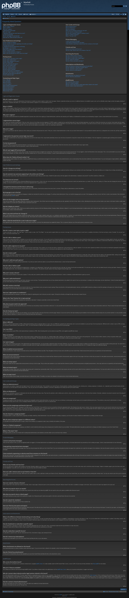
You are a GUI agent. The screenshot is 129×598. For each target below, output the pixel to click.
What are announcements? (9, 86)
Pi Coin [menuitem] (117, 14)
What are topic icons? (7, 90)
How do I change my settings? (9, 42)
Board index (11, 591)
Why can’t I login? (7, 32)
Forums (26, 14)
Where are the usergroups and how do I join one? (76, 30)
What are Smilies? (7, 82)
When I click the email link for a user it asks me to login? (15, 53)
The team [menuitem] (106, 591)
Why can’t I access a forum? (9, 66)
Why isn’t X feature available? (72, 83)
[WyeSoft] (12, 6)
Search (124, 6)
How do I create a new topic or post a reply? (12, 58)
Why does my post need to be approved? (12, 73)
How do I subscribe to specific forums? (74, 68)
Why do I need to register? (8, 26)
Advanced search (126, 6)
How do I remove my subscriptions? (73, 70)
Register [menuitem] (126, 14)
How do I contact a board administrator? (74, 85)
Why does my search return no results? (74, 56)
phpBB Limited (39, 563)
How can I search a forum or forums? (74, 55)
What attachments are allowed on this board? (75, 75)
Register (14, 16)
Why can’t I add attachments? (9, 68)
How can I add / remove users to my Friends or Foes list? (78, 50)
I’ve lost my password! (8, 34)
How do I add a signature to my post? (11, 61)
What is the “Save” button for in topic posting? (13, 72)
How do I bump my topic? (8, 74)
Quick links (4, 14)
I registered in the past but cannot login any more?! (14, 33)
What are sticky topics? (8, 88)
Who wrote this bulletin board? (72, 81)
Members (33, 14)
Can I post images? (7, 84)
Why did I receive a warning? (9, 69)
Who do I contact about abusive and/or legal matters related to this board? (82, 84)
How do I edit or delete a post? (9, 59)
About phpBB (96, 563)
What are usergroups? (70, 29)
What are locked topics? (8, 89)
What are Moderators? (70, 27)
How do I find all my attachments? (73, 76)
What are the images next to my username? (12, 49)
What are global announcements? (10, 85)
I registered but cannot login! (9, 30)
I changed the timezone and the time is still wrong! (14, 46)
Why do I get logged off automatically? (11, 36)
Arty (66, 595)
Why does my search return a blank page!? (75, 58)
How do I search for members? (72, 59)
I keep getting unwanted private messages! (75, 42)
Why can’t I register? (7, 29)
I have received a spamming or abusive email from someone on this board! (82, 43)
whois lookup (93, 575)
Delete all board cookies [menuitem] (114, 591)
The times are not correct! (8, 45)
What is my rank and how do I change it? (12, 52)
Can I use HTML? (7, 81)
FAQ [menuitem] (121, 14)
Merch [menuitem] (113, 14)
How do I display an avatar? (9, 50)
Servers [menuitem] (12, 14)
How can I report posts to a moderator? (11, 70)
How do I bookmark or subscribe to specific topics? (77, 67)
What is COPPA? (6, 27)
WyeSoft (7, 14)
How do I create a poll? (8, 62)
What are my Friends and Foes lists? (74, 49)
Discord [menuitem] (20, 14)
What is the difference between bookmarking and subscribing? (79, 66)
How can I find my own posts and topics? (75, 61)
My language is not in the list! (9, 48)
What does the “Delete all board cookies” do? (12, 37)
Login (9, 16)
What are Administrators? (71, 26)
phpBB (13, 195)
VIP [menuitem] (16, 14)
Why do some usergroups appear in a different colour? (77, 33)
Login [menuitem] (123, 14)
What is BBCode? (7, 80)
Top (125, 103)
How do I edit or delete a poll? (9, 65)
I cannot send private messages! (73, 41)
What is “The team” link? (71, 36)
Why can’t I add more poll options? (10, 63)
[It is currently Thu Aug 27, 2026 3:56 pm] (125, 18)
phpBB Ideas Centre (61, 569)
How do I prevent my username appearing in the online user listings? (18, 43)
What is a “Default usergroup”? (72, 34)
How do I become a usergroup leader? (74, 32)
